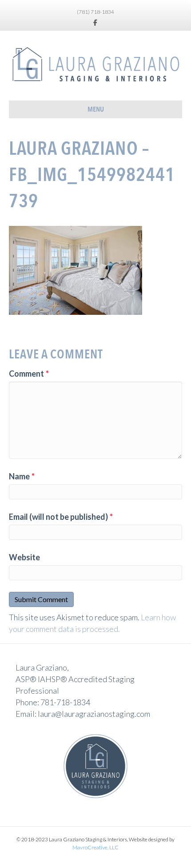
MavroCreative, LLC (95, 847)
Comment (29, 373)
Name (22, 476)
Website (24, 557)
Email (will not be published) (61, 517)
